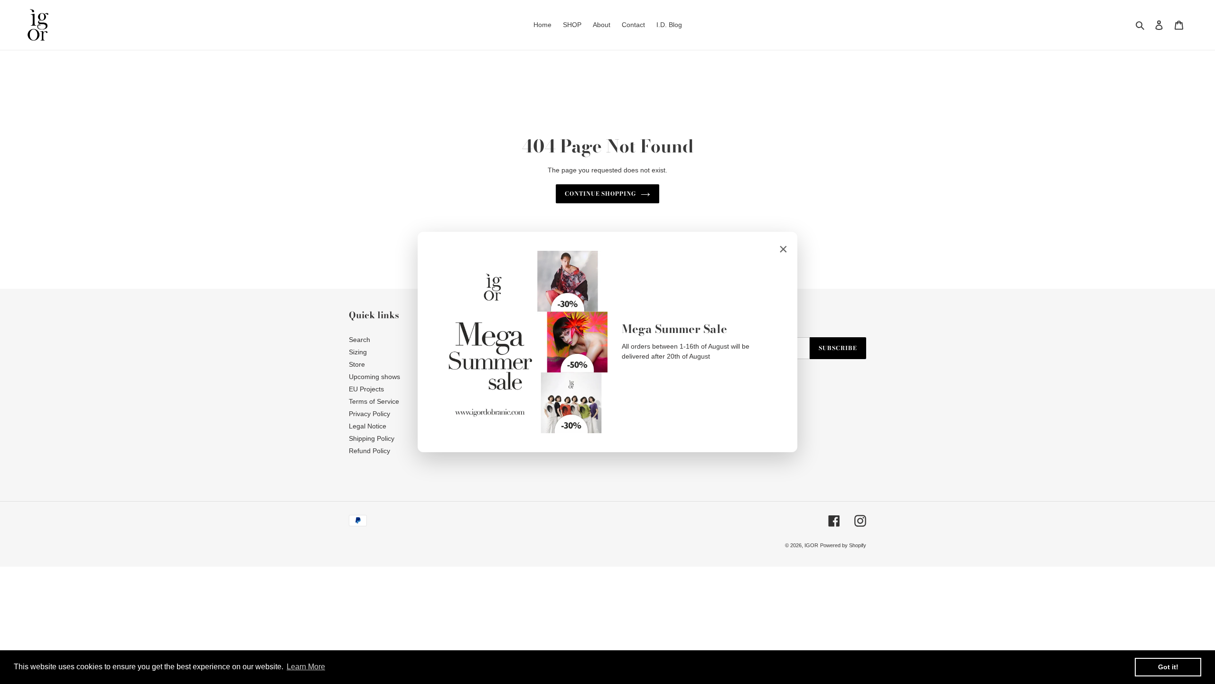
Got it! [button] (1168, 667)
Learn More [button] (306, 667)
